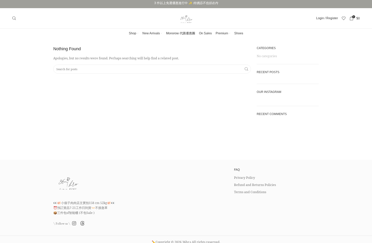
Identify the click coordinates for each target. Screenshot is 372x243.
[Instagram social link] (74, 223)
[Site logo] (186, 18)
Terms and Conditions (250, 192)
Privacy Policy (244, 178)
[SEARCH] (246, 69)
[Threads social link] (82, 223)
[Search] (14, 18)
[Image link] (67, 182)
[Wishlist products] (344, 18)
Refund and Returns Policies (255, 185)
